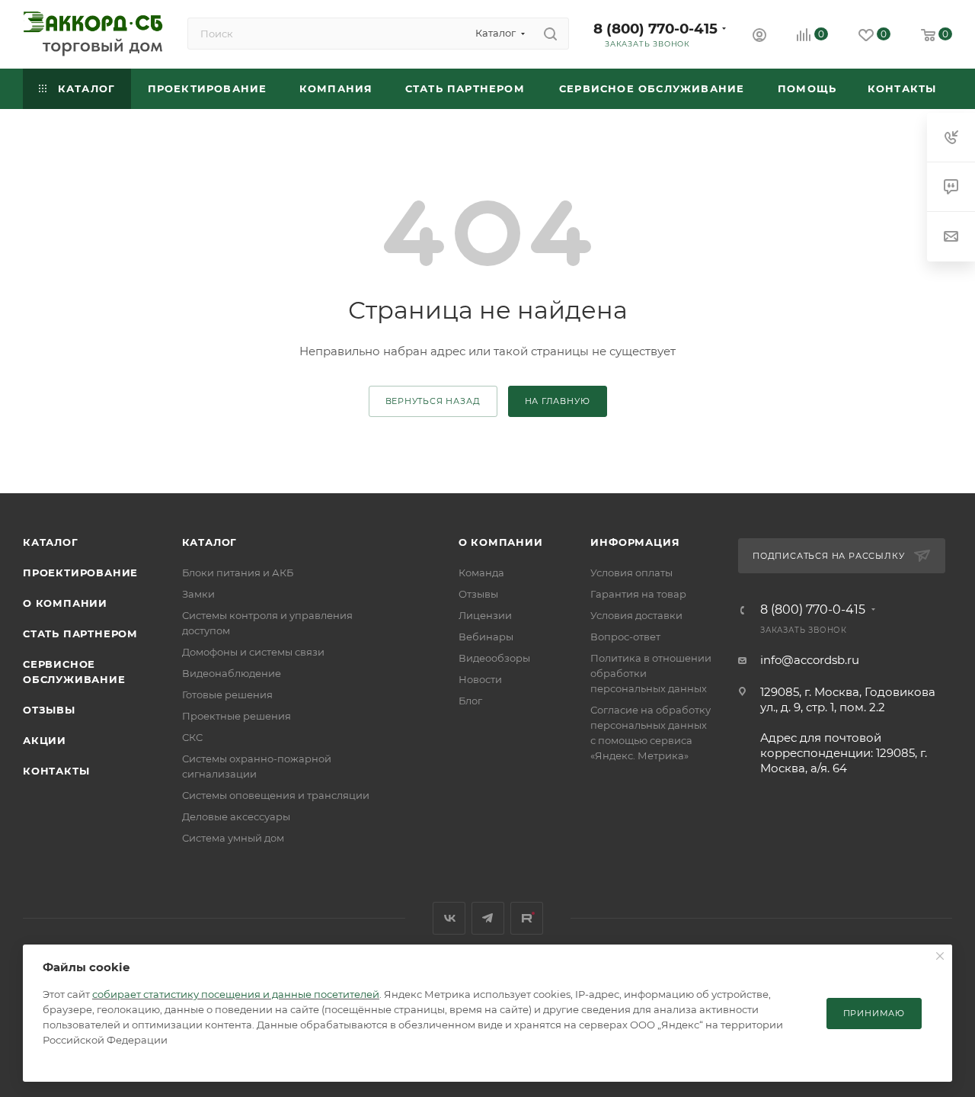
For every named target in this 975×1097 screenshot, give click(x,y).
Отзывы (49, 710)
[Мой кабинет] (759, 37)
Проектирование (80, 572)
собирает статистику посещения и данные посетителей (235, 994)
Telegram (488, 918)
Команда (481, 572)
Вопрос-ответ (625, 636)
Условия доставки (636, 615)
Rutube (526, 918)
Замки (198, 594)
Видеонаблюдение (231, 673)
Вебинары (486, 636)
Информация (634, 542)
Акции (44, 740)
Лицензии (485, 615)
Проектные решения (236, 716)
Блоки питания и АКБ (237, 572)
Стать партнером (80, 633)
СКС (192, 737)
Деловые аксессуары (236, 816)
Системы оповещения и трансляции (275, 795)
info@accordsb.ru (809, 660)
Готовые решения (227, 694)
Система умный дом (233, 838)
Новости (480, 679)
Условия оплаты (631, 572)
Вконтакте (449, 918)
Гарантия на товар (638, 594)
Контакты (56, 771)
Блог (470, 700)
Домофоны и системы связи (253, 652)
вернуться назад (433, 401)
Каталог (50, 542)
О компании (65, 603)
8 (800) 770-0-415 (655, 28)
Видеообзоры (494, 658)
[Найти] (550, 34)
